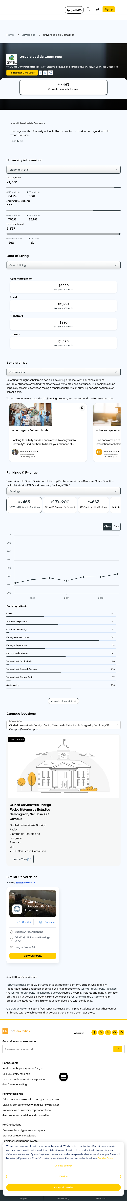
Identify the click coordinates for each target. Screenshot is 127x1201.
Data (116, 526)
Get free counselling (14, 1084)
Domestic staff (15, 238)
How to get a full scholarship (31, 430)
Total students (13, 177)
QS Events (77, 996)
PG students (34, 192)
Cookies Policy (105, 1158)
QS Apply (95, 996)
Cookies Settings (63, 1165)
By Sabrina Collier (29, 451)
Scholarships (17, 372)
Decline (63, 1176)
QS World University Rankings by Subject (35, 992)
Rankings (14, 491)
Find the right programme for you (22, 1068)
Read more (16, 141)
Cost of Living (17, 265)
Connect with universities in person (23, 1079)
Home (10, 35)
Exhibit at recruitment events (20, 1141)
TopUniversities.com (18, 984)
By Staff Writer (111, 451)
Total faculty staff (15, 224)
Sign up (109, 9)
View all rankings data (62, 701)
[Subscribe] (117, 1049)
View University (33, 955)
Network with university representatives (26, 1110)
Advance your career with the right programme (30, 1099)
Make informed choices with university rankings (31, 1104)
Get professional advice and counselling (26, 1115)
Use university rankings (16, 1074)
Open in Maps (20, 859)
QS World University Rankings (99, 988)
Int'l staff (35, 238)
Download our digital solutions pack (23, 1130)
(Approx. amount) (63, 289)
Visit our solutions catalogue (19, 1135)
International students (18, 200)
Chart (107, 526)
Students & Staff (19, 169)
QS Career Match (16, 1008)
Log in (97, 9)
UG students (14, 192)
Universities (28, 35)
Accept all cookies (63, 1187)
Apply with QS (74, 10)
